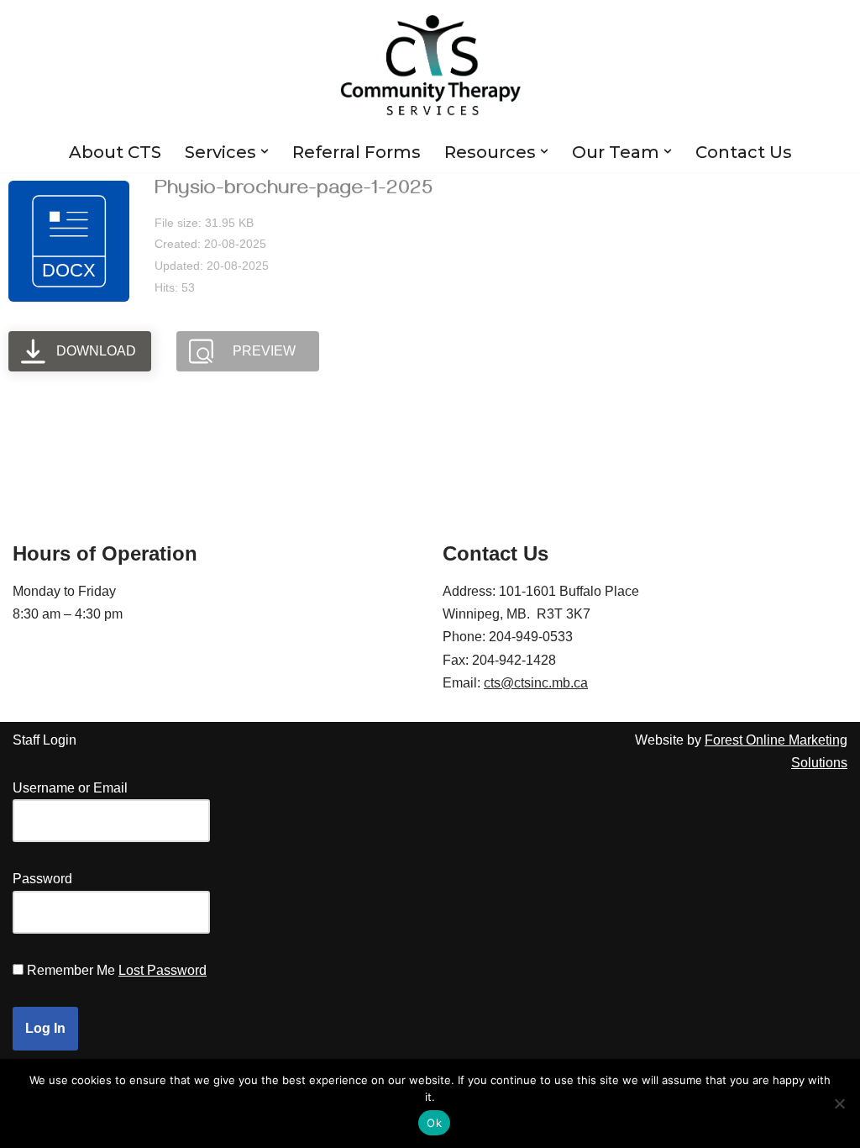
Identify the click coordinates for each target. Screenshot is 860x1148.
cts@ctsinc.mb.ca (536, 683)
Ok (434, 1123)
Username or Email (70, 788)
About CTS (115, 152)
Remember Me (71, 970)
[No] (839, 1103)
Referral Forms (356, 152)
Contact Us (743, 152)
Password (42, 879)
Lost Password (162, 970)
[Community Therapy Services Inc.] (430, 65)
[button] (264, 151)
